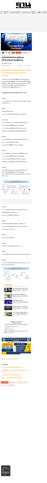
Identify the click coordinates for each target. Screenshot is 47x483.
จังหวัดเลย (20, 382)
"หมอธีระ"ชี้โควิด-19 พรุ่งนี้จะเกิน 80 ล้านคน (11, 375)
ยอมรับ (6, 472)
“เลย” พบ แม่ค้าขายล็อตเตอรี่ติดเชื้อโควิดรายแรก (12, 367)
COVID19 (3, 385)
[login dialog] (44, 12)
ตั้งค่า (6, 474)
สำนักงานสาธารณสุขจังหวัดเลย (10, 359)
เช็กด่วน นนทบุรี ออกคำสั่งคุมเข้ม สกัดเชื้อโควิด (12, 377)
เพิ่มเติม (3, 470)
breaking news (13, 382)
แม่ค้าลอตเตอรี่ (10, 385)
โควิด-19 (26, 382)
